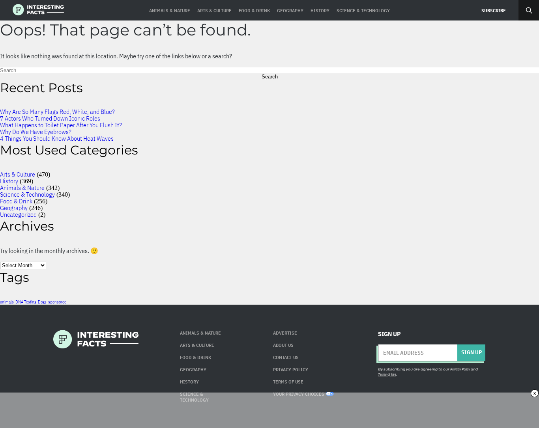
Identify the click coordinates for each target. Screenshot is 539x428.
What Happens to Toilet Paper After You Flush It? (61, 125)
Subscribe (493, 10)
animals (7, 302)
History (9, 181)
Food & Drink (16, 201)
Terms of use (288, 382)
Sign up (471, 352)
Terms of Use (387, 374)
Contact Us (286, 357)
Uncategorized (18, 214)
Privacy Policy (290, 369)
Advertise (285, 333)
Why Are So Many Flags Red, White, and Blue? (57, 111)
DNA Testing (25, 302)
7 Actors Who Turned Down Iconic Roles (50, 118)
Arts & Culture (17, 174)
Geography (14, 208)
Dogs (42, 302)
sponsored (57, 302)
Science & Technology (27, 194)
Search (528, 10)
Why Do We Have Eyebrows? (35, 132)
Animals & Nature (22, 188)
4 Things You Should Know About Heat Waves (57, 138)
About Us (283, 345)
